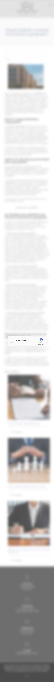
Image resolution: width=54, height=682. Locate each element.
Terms (43, 344)
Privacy (39, 344)
